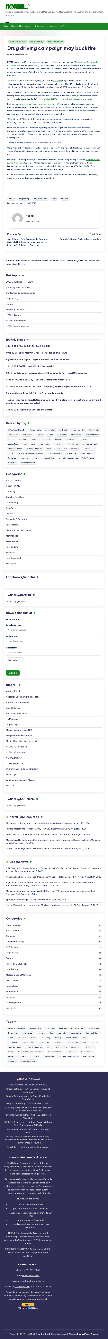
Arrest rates (50, 430)
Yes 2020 (10, 785)
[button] (32, 221)
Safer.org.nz (12, 774)
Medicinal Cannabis (15, 309)
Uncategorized (13, 558)
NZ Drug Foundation (15, 763)
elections (22, 439)
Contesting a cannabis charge (20, 293)
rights (41, 1220)
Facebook (30, 1281)
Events (9, 304)
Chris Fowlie (94, 430)
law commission (29, 444)
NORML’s (48, 386)
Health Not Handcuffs (16, 713)
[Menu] (6, 22)
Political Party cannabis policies (30, 453)
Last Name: (12, 648)
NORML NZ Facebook (16, 747)
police (54, 199)
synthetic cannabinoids (68, 458)
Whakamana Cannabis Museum (21, 780)
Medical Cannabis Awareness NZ (21, 741)
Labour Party (13, 444)
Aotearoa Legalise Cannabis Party (22, 697)
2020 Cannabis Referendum (19, 282)
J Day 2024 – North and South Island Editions (30, 410)
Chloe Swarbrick (78, 430)
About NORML (13, 486)
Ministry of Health (15, 449)
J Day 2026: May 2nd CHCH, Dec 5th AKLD (28, 346)
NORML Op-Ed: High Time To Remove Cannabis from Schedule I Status (40, 848)
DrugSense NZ (13, 708)
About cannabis (17, 41)
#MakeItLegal (13, 691)
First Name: (12, 636)
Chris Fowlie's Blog (15, 497)
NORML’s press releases (17, 326)
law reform (44, 444)
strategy (37, 458)
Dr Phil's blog (12, 502)
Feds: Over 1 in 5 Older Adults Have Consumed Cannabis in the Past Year (40, 834)
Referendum (13, 458)
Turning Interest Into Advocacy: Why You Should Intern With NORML (38, 829)
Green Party (45, 439)
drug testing (24, 199)
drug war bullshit (40, 199)
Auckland (63, 430)
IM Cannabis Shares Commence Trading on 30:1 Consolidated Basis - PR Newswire (45, 877)
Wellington (12, 463)
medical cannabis (90, 444)
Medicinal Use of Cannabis (18, 530)
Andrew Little (35, 430)
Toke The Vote (88, 458)
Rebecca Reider (87, 453)
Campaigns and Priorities (18, 287)
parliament (75, 449)
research (64, 199)
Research (10, 552)
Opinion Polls (61, 449)
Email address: (14, 625)
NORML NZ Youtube (15, 752)
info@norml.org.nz (31, 1275)
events (33, 439)
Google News (19, 862)
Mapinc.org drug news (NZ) (19, 730)
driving (12, 199)
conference (27, 435)
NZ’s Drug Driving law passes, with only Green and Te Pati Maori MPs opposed (46, 373)
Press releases (55, 41)
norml (30, 215)
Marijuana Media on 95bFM (19, 735)
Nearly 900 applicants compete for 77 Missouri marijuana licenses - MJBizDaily (43, 905)
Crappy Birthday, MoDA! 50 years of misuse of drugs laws (36, 353)
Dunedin (11, 439)
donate (16, 1292)
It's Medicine (12, 719)
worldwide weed (28, 463)
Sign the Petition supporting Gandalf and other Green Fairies (38, 359)
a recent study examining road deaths (36, 104)
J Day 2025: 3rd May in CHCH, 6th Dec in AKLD (30, 366)
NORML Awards (13, 315)
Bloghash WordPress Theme (83, 1334)
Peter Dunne (89, 449)
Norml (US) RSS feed (24, 817)
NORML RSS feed (29, 1079)
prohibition (30, 1227)
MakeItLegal (73, 444)
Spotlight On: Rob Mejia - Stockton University (28, 899)
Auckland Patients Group (18, 702)
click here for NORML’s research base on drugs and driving (64, 99)
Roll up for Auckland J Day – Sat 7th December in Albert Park (38, 380)
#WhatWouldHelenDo (16, 430)
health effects (71, 439)
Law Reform (12, 525)
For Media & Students (16, 519)
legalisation (59, 444)
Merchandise (12, 536)
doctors (39, 435)
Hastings (58, 439)
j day (84, 439)
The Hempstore (22, 1286)
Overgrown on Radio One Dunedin (22, 769)
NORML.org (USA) (14, 758)
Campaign (11, 491)
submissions (49, 458)
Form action (12, 619)
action (30, 1213)
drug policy (62, 435)
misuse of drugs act (34, 449)
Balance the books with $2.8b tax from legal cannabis (34, 393)
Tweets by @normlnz (16, 601)
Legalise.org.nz (13, 724)
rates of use (71, 453)
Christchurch (13, 435)
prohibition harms (55, 453)
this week (57, 80)
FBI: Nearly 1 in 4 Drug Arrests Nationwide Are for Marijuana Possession (39, 823)
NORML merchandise (16, 320)
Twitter (41, 1281)
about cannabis (40, 1208)
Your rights (11, 563)
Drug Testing (36, 41)
